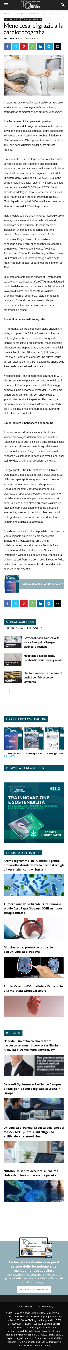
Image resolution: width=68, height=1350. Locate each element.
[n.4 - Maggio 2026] (54, 739)
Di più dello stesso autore (25, 627)
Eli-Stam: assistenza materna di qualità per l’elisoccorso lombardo (43, 677)
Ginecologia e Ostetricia (45, 13)
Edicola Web (10, 756)
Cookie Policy (46, 1306)
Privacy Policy (25, 1306)
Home (7, 13)
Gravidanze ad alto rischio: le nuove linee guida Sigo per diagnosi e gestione (41, 642)
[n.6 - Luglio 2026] (12, 584)
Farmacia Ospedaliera (22, 852)
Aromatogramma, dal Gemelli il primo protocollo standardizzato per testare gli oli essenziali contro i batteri (34, 865)
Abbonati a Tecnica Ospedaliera (43, 583)
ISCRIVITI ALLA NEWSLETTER (34, 1289)
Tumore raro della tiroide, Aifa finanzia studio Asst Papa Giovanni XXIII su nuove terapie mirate (33, 908)
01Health (13, 1032)
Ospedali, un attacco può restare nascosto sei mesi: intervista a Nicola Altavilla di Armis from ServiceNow (31, 1045)
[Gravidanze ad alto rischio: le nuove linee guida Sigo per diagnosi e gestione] (13, 642)
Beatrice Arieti (11, 38)
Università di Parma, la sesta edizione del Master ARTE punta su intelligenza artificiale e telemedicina (34, 1132)
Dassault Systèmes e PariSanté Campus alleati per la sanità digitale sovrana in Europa (32, 1088)
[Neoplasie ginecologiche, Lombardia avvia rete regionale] (13, 659)
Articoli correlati (20, 621)
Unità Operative (21, 13)
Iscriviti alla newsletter (25, 768)
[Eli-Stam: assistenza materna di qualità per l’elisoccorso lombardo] (13, 677)
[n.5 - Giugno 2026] (34, 739)
